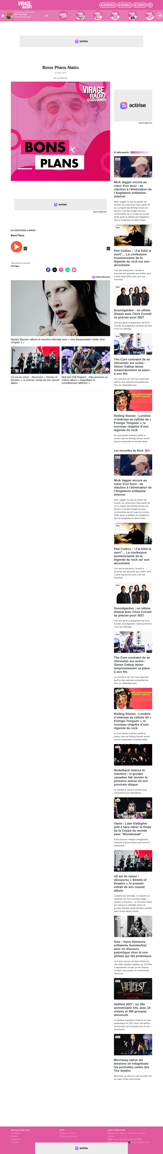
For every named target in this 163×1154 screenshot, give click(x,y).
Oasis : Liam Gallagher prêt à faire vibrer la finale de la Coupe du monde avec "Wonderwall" (132, 829)
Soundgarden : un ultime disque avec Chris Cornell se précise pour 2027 (133, 313)
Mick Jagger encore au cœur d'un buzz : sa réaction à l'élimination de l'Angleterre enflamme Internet (133, 189)
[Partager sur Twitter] (54, 271)
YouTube (15, 1142)
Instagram (15, 1139)
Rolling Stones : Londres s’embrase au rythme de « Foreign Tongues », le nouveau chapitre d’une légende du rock (132, 423)
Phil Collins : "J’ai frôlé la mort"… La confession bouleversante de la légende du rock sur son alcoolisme (132, 258)
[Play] (3, 15)
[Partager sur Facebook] (47, 271)
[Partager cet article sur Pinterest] (60, 271)
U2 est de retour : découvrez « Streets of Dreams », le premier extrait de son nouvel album (130, 883)
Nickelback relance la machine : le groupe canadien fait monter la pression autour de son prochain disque (131, 777)
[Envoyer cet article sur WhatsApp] (67, 271)
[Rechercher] (150, 5)
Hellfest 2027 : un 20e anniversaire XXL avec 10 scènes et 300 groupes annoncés (132, 1009)
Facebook (15, 1133)
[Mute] (46, 16)
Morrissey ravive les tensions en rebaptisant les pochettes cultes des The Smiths (131, 1065)
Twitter (14, 1136)
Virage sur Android (68, 1136)
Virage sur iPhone (67, 1133)
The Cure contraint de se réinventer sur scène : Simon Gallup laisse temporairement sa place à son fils (132, 366)
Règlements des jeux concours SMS (125, 1139)
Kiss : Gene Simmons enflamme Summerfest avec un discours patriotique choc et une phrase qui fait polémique (132, 949)
